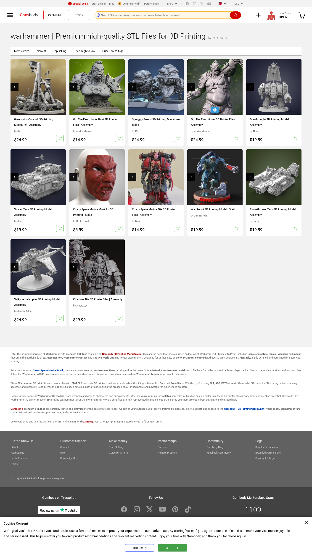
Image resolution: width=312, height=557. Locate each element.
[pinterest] (175, 509)
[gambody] (29, 15)
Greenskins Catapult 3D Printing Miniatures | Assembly (33, 122)
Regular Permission (266, 447)
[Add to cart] (59, 138)
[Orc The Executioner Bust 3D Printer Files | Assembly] (97, 87)
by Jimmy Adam (200, 215)
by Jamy (19, 221)
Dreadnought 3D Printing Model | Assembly (270, 122)
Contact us (66, 447)
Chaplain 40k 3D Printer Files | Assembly (97, 299)
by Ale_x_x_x (80, 305)
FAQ (62, 452)
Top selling (59, 51)
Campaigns (17, 452)
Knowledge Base (69, 458)
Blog (111, 3)
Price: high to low (84, 51)
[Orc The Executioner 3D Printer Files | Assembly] (215, 87)
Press (14, 463)
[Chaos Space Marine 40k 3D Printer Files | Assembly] (156, 177)
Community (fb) (131, 3)
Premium (54, 15)
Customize (139, 547)
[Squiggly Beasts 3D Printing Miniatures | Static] (156, 87)
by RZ (17, 131)
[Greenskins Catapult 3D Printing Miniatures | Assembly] (38, 87)
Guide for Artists (118, 452)
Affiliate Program (167, 452)
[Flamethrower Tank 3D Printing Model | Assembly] (273, 177)
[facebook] (187, 3)
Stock (79, 15)
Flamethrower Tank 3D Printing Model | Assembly (273, 212)
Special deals (80, 3)
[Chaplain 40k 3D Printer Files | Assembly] (97, 267)
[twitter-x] (149, 509)
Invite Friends (19, 458)
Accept (172, 547)
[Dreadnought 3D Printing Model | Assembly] (273, 87)
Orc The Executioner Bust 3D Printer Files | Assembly (95, 122)
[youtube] (209, 3)
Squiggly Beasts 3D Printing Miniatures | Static (156, 122)
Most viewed (21, 51)
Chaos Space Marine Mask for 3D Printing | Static (93, 212)
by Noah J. (256, 131)
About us (16, 447)
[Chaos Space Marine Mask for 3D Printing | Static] (97, 177)
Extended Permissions (268, 452)
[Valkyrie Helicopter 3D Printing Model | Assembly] (38, 267)
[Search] (235, 15)
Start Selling (116, 447)
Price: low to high (113, 51)
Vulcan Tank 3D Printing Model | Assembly (33, 212)
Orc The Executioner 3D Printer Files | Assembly (213, 122)
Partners (163, 447)
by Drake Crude (81, 221)
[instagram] (194, 3)
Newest (41, 51)
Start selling (99, 3)
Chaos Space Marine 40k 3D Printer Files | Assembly (153, 212)
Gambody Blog (215, 447)
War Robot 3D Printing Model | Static (213, 209)
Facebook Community (219, 452)
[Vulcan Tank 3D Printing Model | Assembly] (38, 177)
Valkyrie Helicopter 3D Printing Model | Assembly (37, 302)
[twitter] (202, 3)
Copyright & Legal (265, 458)
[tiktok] (188, 509)
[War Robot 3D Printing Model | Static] (215, 177)
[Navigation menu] (10, 15)
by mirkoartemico (83, 131)
